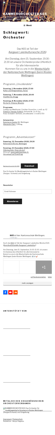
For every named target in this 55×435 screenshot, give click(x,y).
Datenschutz (18, 419)
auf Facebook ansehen (38, 277)
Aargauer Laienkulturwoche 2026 (27, 52)
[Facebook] (5, 292)
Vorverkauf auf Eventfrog (13, 154)
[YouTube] (10, 292)
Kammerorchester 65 (11, 122)
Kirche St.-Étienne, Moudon (13, 103)
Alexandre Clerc (9, 124)
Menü (29, 25)
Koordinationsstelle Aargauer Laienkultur (19, 245)
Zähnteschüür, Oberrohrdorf (14, 150)
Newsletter (8, 185)
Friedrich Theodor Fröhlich (13, 112)
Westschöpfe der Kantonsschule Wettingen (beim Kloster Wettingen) (27, 72)
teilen (50, 277)
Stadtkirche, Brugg (10, 97)
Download (29, 166)
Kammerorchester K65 (25, 14)
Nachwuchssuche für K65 (11, 166)
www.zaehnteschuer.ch (20, 152)
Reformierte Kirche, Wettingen (15, 144)
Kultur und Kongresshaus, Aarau (15, 91)
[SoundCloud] (15, 292)
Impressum (7, 419)
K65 (12, 243)
